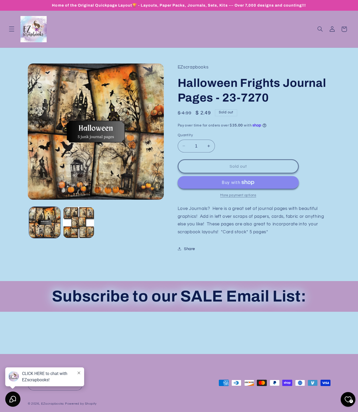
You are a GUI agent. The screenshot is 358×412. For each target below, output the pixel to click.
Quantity (185, 135)
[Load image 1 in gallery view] (44, 222)
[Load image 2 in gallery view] (78, 222)
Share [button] (189, 249)
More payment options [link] (238, 195)
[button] (12, 29)
